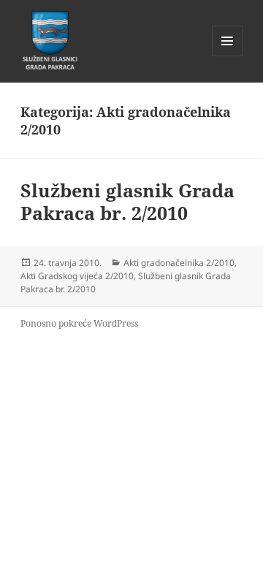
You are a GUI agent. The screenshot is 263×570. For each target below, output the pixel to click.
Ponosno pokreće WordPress (79, 323)
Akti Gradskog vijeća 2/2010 (77, 276)
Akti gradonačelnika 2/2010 (179, 262)
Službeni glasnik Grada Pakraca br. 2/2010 (127, 201)
